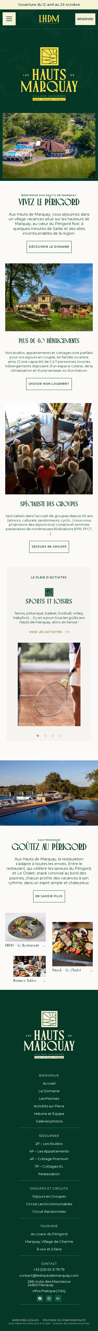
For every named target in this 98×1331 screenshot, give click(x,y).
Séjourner (49, 1136)
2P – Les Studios (49, 1143)
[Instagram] (49, 1298)
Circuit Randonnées (49, 1211)
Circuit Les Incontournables (49, 1204)
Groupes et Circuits (49, 1188)
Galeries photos (49, 1121)
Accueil (49, 1083)
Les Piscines (49, 1098)
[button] (38, 736)
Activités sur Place (49, 1106)
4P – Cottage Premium (49, 1159)
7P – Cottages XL (49, 1166)
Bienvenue (49, 1075)
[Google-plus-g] (58, 1298)
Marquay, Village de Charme (49, 1241)
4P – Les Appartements (49, 1151)
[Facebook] (40, 1298)
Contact (49, 1263)
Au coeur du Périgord (49, 1234)
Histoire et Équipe (49, 1113)
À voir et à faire (49, 1249)
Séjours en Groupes (49, 1196)
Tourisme (49, 1226)
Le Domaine (49, 1091)
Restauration (49, 1174)
